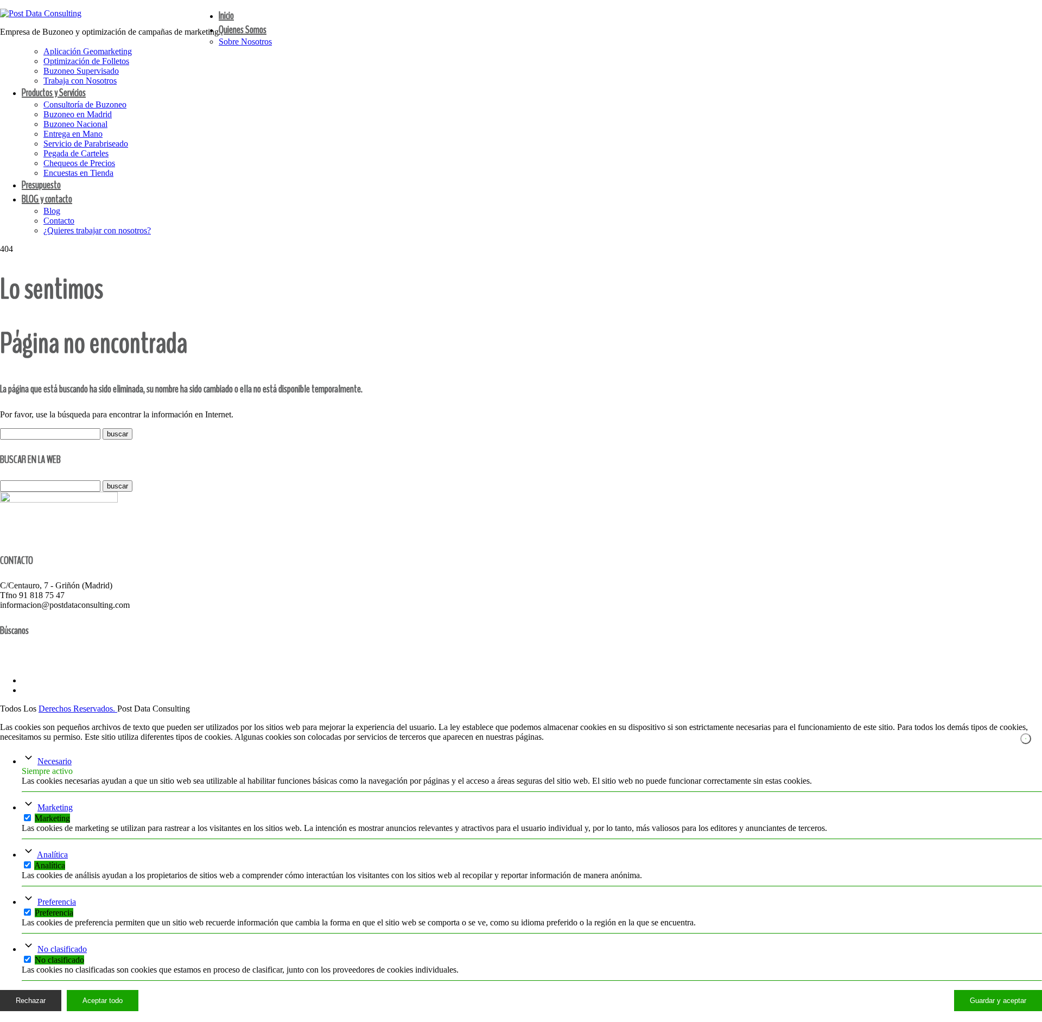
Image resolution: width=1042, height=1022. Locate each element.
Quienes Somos (242, 29)
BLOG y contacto (47, 199)
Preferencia (56, 901)
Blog (51, 210)
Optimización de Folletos (86, 61)
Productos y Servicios (54, 92)
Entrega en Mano (73, 133)
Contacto (58, 220)
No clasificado (62, 949)
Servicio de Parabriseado (85, 143)
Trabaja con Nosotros (80, 80)
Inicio (226, 15)
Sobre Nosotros (245, 41)
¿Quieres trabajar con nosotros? (97, 230)
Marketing (55, 807)
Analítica (52, 854)
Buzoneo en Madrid (77, 114)
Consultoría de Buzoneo (84, 104)
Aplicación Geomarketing (87, 51)
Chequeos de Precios (79, 163)
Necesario (54, 761)
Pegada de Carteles (76, 153)
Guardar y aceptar (998, 1000)
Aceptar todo (102, 1000)
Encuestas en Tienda (78, 172)
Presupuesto (41, 184)
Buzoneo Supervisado (81, 70)
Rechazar (31, 1000)
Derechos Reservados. (78, 708)
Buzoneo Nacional (75, 124)
